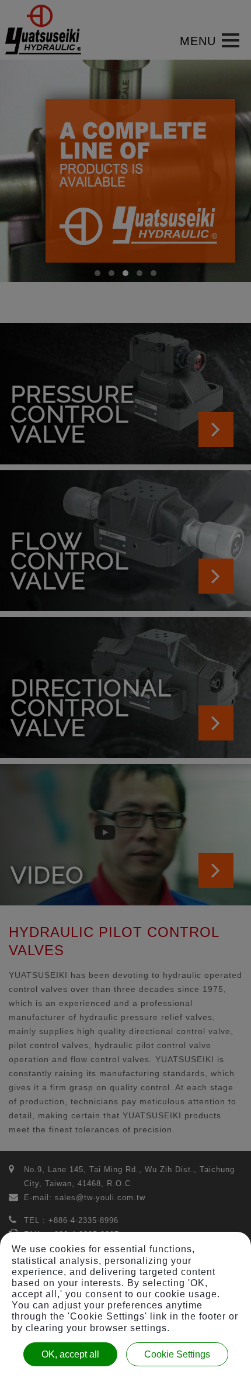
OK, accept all (70, 1354)
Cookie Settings (177, 1354)
